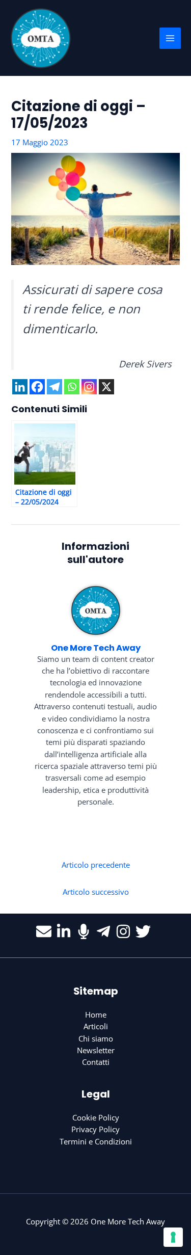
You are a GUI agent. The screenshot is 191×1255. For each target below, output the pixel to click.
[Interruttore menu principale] (170, 38)
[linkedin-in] (66, 931)
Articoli (96, 1026)
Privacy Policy (95, 1129)
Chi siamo (95, 1038)
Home (95, 1014)
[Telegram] (54, 386)
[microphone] (86, 931)
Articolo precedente (96, 865)
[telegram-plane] (106, 931)
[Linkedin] (20, 386)
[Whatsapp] (71, 386)
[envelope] (46, 931)
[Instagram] (89, 386)
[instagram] (125, 931)
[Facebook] (37, 386)
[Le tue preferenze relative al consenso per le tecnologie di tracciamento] (173, 1237)
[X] (106, 386)
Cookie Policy (95, 1117)
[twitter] (145, 931)
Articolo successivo (96, 892)
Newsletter (96, 1050)
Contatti (96, 1062)
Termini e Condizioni (96, 1141)
